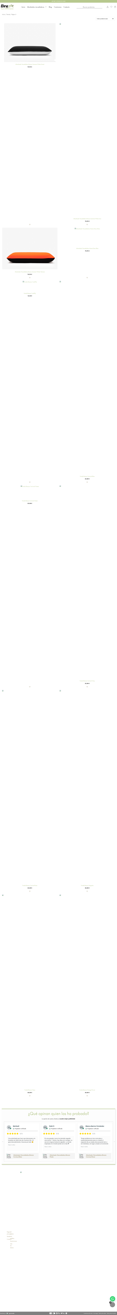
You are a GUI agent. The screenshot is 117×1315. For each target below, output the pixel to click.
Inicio (23, 7)
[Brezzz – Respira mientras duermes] (7, 7)
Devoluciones (13, 1241)
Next (114, 1141)
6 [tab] (65, 1162)
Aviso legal (95, 1313)
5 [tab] (62, 1162)
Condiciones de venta (88, 1313)
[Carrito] (115, 7)
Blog (50, 7)
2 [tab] (55, 1162)
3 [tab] (57, 1162)
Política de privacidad (111, 1313)
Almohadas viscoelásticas (35, 7)
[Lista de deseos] (111, 7)
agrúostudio (11, 1313)
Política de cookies (102, 1313)
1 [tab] (52, 1162)
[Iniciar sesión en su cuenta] (107, 7)
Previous (3, 1141)
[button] (30, 224)
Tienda (8, 14)
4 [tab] (60, 1162)
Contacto (66, 7)
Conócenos (57, 7)
